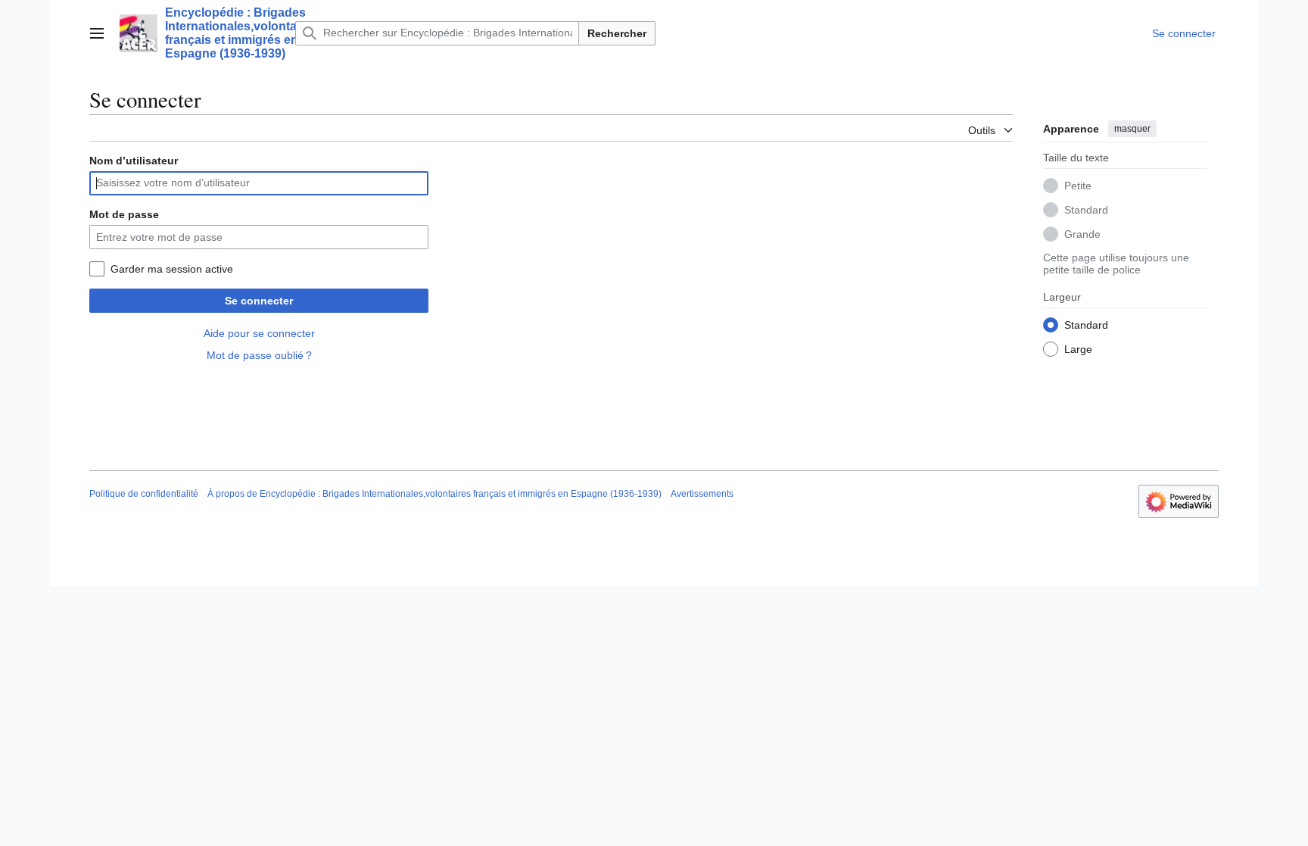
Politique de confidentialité (143, 494)
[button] (97, 33)
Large (1078, 349)
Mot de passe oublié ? (259, 355)
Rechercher (616, 33)
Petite (1078, 186)
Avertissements (702, 494)
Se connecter (259, 301)
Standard (1086, 210)
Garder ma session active (172, 269)
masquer (1132, 128)
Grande (1082, 234)
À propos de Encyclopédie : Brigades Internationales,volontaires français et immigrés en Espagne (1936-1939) (434, 494)
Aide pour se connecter (259, 333)
